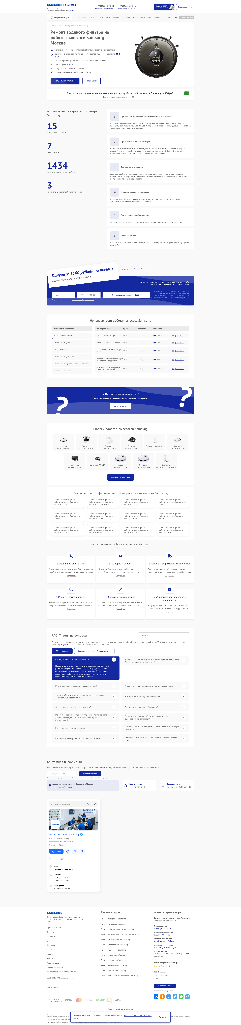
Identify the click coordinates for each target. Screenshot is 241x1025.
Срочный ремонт (79, 17)
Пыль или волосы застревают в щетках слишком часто (109, 369)
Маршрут (58, 851)
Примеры (51, 936)
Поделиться (156, 996)
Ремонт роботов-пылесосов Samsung (117, 929)
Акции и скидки (138, 17)
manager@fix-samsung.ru (165, 947)
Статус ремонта (187, 17)
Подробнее (71, 576)
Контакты (167, 17)
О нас (99, 17)
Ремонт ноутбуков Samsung (113, 924)
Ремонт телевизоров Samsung (114, 944)
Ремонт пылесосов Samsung (113, 950)
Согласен (162, 1017)
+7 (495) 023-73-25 (105, 6)
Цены (91, 17)
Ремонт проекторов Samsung (114, 955)
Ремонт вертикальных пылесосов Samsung (120, 934)
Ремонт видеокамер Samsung (114, 965)
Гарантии (126, 17)
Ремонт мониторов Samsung (113, 970)
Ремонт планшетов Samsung (113, 960)
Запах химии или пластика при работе (109, 350)
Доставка (116, 17)
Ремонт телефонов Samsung (113, 918)
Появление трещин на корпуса (109, 342)
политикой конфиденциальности (83, 300)
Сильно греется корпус (106, 335)
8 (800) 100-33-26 (162, 934)
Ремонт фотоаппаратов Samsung (115, 939)
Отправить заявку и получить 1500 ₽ (126, 295)
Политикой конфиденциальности (102, 778)
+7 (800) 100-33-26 (127, 6)
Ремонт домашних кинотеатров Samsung (119, 975)
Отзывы (108, 17)
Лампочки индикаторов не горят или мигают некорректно (110, 360)
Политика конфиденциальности (120, 1009)
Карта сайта (52, 987)
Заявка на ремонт (154, 17)
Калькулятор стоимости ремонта (61, 971)
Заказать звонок (120, 406)
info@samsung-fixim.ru (164, 941)
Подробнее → (178, 336)
